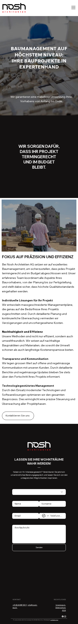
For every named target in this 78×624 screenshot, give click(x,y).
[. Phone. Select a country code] (45, 515)
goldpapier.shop (54, 619)
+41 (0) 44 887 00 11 (20, 605)
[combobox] (39, 492)
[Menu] (73, 7)
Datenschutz (60, 608)
